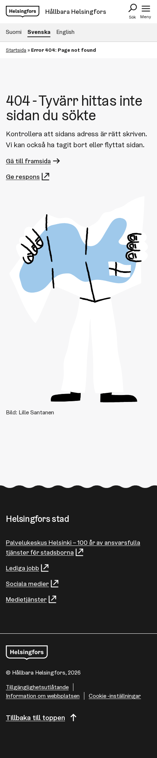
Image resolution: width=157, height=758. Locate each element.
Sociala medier (27, 583)
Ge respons (23, 176)
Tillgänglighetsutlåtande (37, 687)
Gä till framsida (28, 161)
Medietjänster (26, 599)
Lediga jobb (22, 568)
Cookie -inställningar (115, 696)
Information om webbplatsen (43, 696)
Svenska (38, 32)
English (65, 32)
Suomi (14, 32)
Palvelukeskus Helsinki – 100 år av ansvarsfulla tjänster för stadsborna (73, 547)
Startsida (16, 50)
